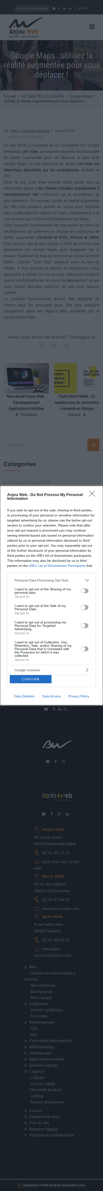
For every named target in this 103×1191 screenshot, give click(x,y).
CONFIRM (31, 679)
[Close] (93, 495)
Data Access (51, 696)
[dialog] (51, 595)
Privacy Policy (78, 696)
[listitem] (51, 580)
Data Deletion (24, 696)
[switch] (84, 590)
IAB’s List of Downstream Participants (57, 566)
